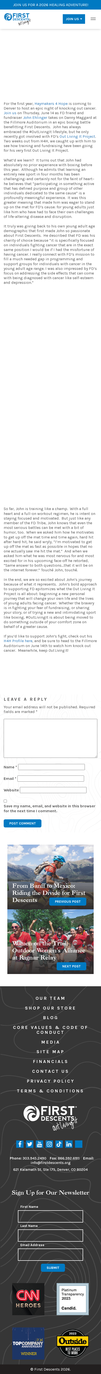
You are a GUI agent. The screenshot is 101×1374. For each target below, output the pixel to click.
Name (10, 767)
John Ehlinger (35, 117)
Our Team (51, 998)
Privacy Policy (51, 1081)
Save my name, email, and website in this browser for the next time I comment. (49, 808)
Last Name (29, 1226)
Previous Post (68, 901)
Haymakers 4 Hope (51, 103)
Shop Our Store (50, 1008)
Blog (50, 1017)
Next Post (71, 966)
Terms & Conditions (50, 1091)
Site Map (50, 1051)
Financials (50, 1061)
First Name (29, 1207)
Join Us (72, 19)
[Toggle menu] (93, 19)
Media (50, 1042)
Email (10, 778)
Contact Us (50, 1071)
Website (11, 790)
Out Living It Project (77, 136)
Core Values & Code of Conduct (50, 1030)
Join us (10, 113)
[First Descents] (17, 18)
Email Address (32, 1245)
